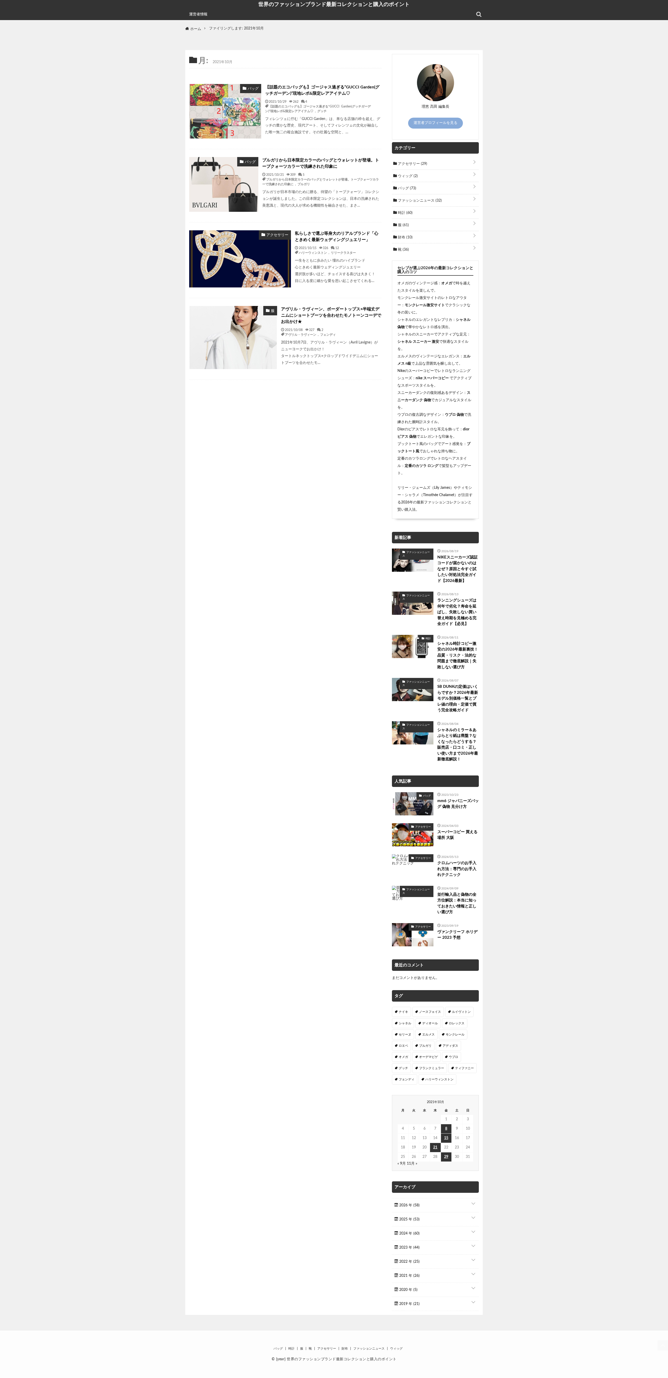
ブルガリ (303, 183)
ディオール (430, 1023)
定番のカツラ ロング (421, 466)
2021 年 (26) (409, 1276)
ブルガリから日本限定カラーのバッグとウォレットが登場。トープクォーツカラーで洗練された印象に (320, 163)
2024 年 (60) (409, 1233)
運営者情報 (198, 14)
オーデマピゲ (428, 1056)
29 (446, 1157)
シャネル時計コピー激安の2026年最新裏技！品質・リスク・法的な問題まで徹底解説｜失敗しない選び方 (457, 655)
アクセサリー (412, 164)
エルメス (428, 1034)
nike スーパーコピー (433, 378)
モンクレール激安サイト (425, 305)
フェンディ (328, 334)
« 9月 (401, 1163)
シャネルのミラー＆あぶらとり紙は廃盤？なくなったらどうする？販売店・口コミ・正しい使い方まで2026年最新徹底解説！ (457, 744)
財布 (405, 237)
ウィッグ (407, 176)
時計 (405, 213)
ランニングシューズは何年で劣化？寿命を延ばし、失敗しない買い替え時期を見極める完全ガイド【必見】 (456, 612)
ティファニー (464, 1068)
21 (435, 1147)
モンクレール (455, 1034)
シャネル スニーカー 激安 (418, 342)
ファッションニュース (419, 200)
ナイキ (403, 1011)
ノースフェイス (430, 1011)
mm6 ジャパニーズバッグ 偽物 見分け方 (458, 804)
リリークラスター (343, 252)
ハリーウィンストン (313, 252)
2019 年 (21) (409, 1304)
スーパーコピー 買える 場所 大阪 (457, 835)
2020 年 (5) (408, 1290)
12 (337, 247)
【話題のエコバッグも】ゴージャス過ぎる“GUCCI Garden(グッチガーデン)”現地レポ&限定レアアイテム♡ (322, 90)
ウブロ (453, 1056)
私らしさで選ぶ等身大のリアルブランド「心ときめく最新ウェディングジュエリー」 (336, 236)
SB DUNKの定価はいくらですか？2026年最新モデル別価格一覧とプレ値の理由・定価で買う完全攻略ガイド (457, 698)
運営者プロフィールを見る (435, 123)
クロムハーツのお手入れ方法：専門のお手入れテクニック (456, 869)
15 (446, 1138)
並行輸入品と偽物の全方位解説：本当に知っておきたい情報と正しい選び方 (456, 903)
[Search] (479, 14)
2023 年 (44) (409, 1247)
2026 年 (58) (409, 1205)
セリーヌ (405, 1034)
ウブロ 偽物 (454, 415)
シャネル (405, 1023)
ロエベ (403, 1045)
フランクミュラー (431, 1068)
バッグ (406, 188)
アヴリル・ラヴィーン (300, 334)
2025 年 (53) (409, 1219)
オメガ (446, 283)
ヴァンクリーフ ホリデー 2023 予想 (457, 935)
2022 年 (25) (409, 1261)
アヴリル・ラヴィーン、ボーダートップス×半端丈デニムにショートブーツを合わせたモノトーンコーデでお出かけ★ (331, 315)
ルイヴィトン (461, 1011)
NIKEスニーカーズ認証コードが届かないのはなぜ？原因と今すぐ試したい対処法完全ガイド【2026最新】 (457, 569)
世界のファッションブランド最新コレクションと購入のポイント (334, 4)
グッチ (322, 110)
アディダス (450, 1045)
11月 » (412, 1163)
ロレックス (456, 1023)
